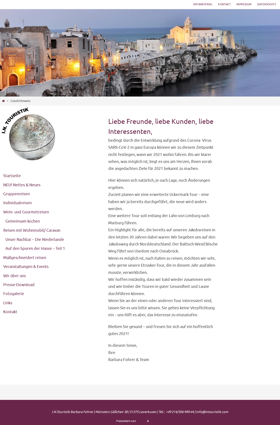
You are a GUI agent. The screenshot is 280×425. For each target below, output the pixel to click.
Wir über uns (14, 275)
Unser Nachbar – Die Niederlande (34, 239)
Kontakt (224, 4)
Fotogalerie (13, 293)
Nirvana (141, 421)
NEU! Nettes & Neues (21, 185)
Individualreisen (17, 202)
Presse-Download (19, 284)
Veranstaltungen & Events (26, 266)
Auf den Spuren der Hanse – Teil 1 (35, 248)
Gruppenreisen (16, 194)
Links (7, 303)
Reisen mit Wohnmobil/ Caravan (31, 230)
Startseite (12, 175)
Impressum (244, 4)
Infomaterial (202, 4)
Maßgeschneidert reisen (24, 257)
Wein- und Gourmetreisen (26, 212)
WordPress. (156, 421)
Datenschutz (266, 4)
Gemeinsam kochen (22, 221)
